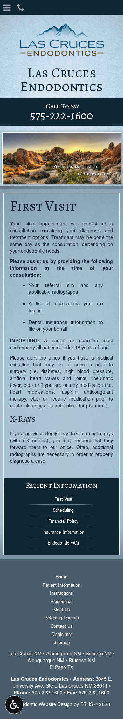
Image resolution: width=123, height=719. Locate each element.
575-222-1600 (47, 692)
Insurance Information (63, 532)
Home (61, 576)
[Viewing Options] (14, 704)
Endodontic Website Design (42, 704)
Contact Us (62, 626)
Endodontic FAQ (63, 543)
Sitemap (61, 642)
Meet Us (61, 609)
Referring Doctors (61, 617)
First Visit (63, 499)
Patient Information (61, 485)
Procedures (61, 601)
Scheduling (63, 510)
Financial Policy (63, 521)
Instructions (61, 593)
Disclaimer (61, 634)
